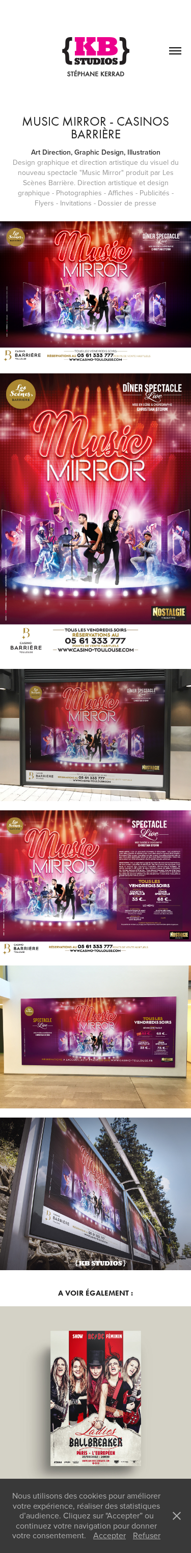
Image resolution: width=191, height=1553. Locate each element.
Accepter (109, 1535)
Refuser (146, 1535)
